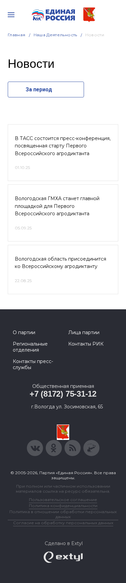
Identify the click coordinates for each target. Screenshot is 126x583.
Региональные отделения (30, 347)
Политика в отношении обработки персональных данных (63, 514)
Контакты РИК (85, 344)
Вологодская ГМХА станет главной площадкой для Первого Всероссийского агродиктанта (57, 206)
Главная (17, 34)
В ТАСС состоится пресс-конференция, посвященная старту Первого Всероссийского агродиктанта (63, 145)
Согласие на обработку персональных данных (63, 522)
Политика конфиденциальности (63, 505)
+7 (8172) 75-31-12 (63, 393)
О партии (24, 332)
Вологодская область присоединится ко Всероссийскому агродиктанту (60, 262)
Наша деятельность (55, 34)
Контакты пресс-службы (33, 364)
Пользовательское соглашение (63, 499)
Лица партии (83, 332)
